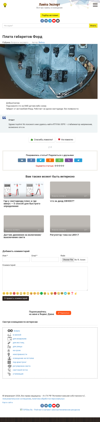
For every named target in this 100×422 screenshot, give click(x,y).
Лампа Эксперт (49, 4)
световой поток (20, 370)
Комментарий (8, 265)
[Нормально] (59, 166)
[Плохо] (57, 166)
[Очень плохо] (55, 166)
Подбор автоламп (50, 15)
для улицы (17, 346)
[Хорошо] (61, 166)
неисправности (20, 354)
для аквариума (19, 339)
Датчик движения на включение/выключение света (22, 236)
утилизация (18, 374)
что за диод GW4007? (62, 201)
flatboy (42, 42)
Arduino (17, 331)
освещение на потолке (23, 358)
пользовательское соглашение (16, 399)
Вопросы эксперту (19, 42)
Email (34, 256)
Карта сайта (7, 402)
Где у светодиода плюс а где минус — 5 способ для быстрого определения (22, 204)
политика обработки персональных (48, 399)
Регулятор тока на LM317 (64, 234)
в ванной (17, 335)
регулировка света (21, 366)
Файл (62, 256)
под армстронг (19, 362)
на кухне (17, 350)
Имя (5, 256)
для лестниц (18, 342)
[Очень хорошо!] (63, 166)
